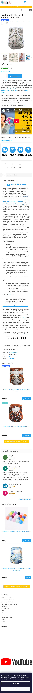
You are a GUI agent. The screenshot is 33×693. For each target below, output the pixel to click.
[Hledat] (21, 10)
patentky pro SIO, (20, 205)
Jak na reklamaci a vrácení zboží (9, 604)
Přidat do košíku (16, 76)
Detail (28, 577)
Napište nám (4, 619)
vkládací (13, 201)
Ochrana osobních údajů (7, 602)
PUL (6, 80)
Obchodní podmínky (6, 615)
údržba (11, 295)
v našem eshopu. (23, 334)
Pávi (24, 105)
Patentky (11, 359)
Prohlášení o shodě (6, 606)
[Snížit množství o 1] (7, 77)
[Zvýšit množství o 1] (7, 75)
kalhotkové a (11, 89)
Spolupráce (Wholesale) (7, 617)
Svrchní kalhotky (13, 352)
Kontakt (3, 621)
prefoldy (7, 90)
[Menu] (30, 10)
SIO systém (14, 90)
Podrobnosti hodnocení (23, 22)
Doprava (3, 611)
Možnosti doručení (5, 72)
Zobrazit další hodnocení (25, 499)
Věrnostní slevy (5, 608)
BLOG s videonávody (6, 598)
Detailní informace (5, 141)
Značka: (6, 24)
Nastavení (16, 683)
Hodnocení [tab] (9, 175)
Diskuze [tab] (15, 175)
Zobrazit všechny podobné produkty (16, 441)
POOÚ (24, 679)
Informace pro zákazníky (7, 600)
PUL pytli (24, 317)
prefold (9, 203)
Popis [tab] (3, 175)
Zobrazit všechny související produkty (16, 586)
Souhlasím (16, 689)
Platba (2, 613)
